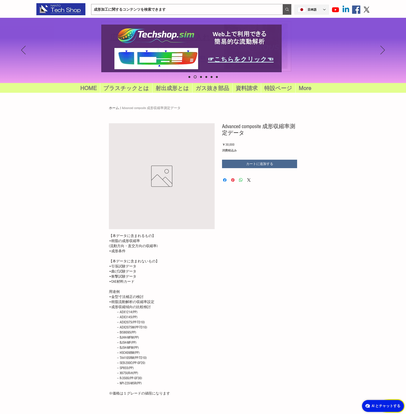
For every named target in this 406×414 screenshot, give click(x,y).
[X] (366, 10)
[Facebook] (356, 10)
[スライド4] (217, 77)
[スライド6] (189, 77)
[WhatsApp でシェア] (240, 180)
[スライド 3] (212, 77)
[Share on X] (248, 180)
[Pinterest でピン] (232, 180)
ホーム (114, 108)
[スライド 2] (206, 77)
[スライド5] (195, 76)
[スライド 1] (201, 77)
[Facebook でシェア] (224, 180)
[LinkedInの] (346, 10)
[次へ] (382, 50)
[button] (278, 88)
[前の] (23, 50)
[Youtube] (335, 10)
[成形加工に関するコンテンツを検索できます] (287, 9)
